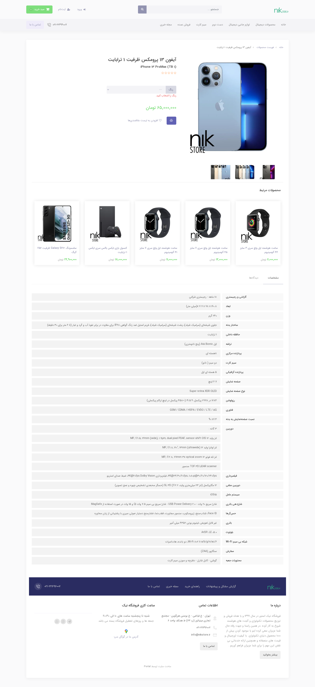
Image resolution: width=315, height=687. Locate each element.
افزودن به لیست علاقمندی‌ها (143, 120)
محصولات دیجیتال (265, 25)
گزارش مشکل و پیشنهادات (221, 586)
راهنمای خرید (192, 586)
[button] (39, 9)
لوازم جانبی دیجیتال (239, 25)
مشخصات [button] (273, 278)
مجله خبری (166, 25)
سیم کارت (201, 25)
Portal (147, 666)
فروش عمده (184, 25)
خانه (283, 25)
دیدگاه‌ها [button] (253, 278)
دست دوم (217, 25)
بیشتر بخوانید (270, 655)
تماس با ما (35, 25)
